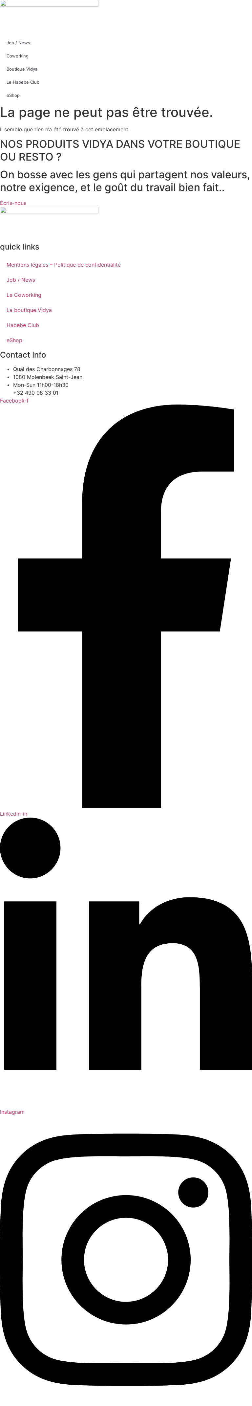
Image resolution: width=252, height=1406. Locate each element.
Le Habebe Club (23, 82)
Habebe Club (23, 325)
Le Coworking (24, 295)
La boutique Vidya (29, 310)
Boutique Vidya (22, 69)
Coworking (18, 55)
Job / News (18, 42)
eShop (13, 95)
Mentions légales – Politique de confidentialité (64, 264)
